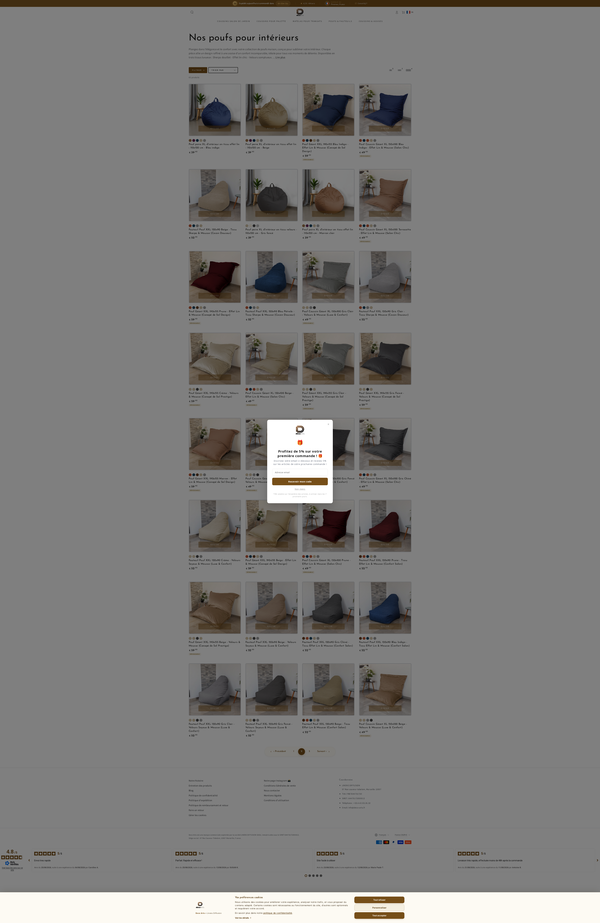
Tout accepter (379, 915)
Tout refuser (379, 900)
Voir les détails (242, 918)
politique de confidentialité (277, 913)
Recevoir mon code (300, 481)
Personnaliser (379, 907)
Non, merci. (300, 489)
